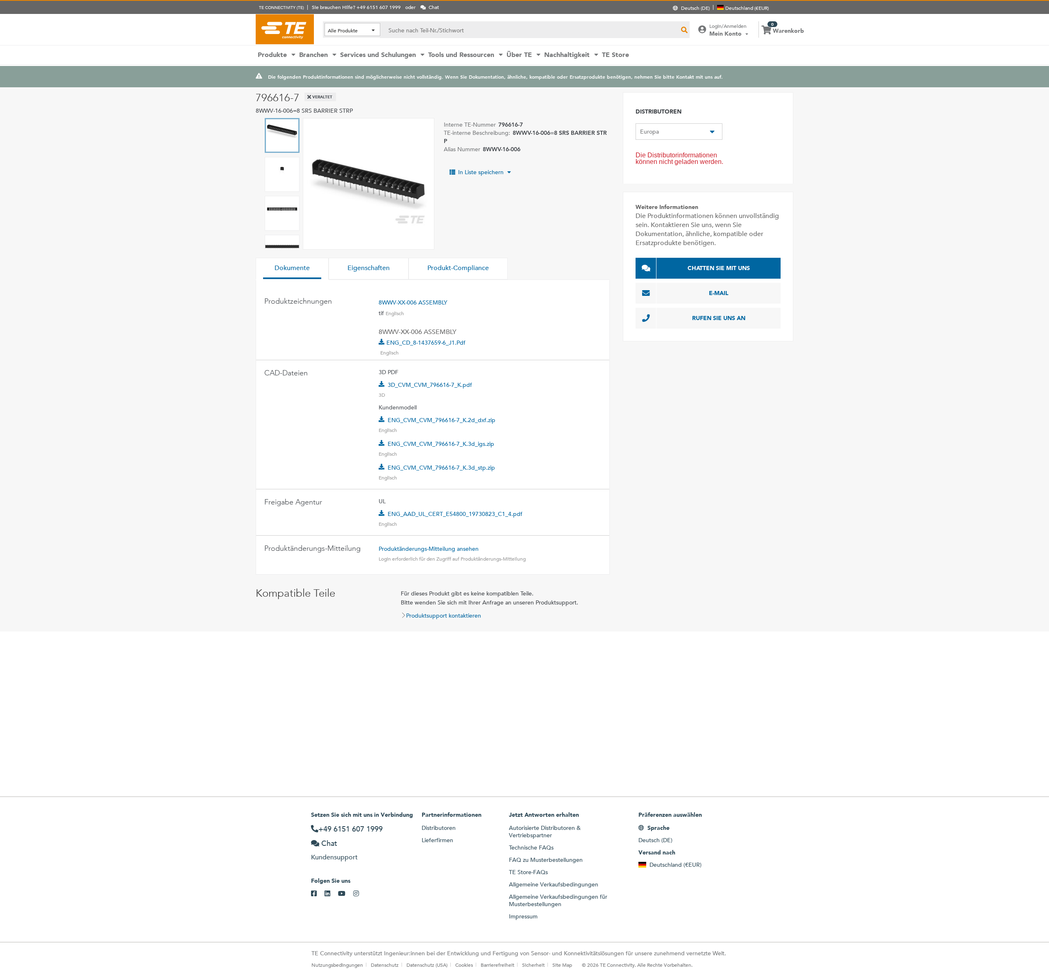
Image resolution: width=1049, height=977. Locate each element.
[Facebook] (318, 893)
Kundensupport (334, 857)
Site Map (562, 964)
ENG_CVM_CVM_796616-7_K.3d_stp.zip (441, 467)
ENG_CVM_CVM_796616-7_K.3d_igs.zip (441, 444)
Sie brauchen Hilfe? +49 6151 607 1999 (356, 7)
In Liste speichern (480, 172)
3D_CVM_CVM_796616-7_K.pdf (430, 385)
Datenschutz (385, 964)
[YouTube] (345, 893)
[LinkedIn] (331, 893)
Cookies (464, 964)
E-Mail (719, 293)
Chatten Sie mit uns (719, 268)
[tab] (292, 269)
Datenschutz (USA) (426, 964)
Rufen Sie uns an (718, 318)
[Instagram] (360, 893)
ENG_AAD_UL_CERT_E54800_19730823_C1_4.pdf (455, 514)
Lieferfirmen (437, 840)
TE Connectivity (285, 29)
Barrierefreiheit (497, 964)
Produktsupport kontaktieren (443, 615)
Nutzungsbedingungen (337, 964)
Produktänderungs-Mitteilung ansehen (429, 548)
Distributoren (439, 828)
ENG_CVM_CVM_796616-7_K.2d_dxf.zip (441, 420)
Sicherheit (533, 964)
